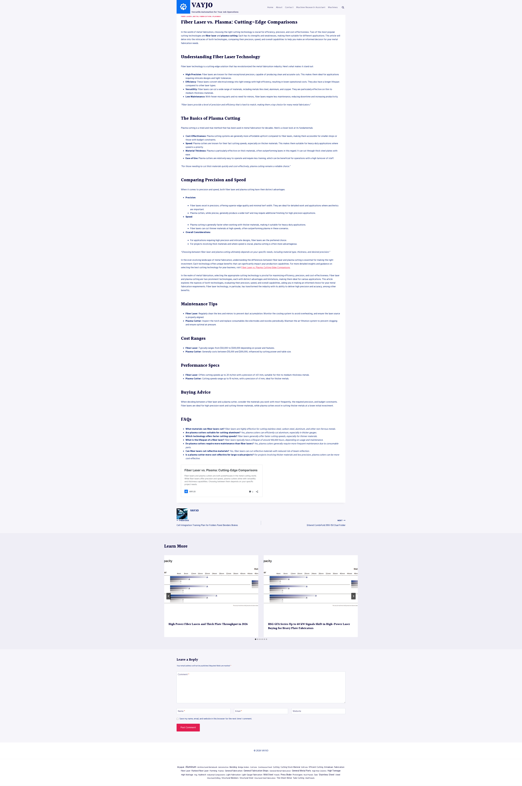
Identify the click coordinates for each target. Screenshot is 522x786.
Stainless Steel (326, 774)
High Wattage (187, 774)
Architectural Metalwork (207, 767)
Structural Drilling (213, 778)
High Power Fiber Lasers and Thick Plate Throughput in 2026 (208, 624)
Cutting (276, 767)
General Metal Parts (301, 770)
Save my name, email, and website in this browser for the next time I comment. (216, 718)
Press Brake (286, 774)
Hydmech (202, 774)
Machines (333, 7)
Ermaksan (328, 767)
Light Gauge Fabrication (252, 774)
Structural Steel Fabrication (265, 778)
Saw (316, 774)
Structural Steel (246, 778)
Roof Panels (308, 775)
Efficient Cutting (316, 767)
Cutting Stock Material (290, 767)
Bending (233, 767)
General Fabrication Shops (256, 770)
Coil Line (253, 767)
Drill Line (304, 767)
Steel (337, 774)
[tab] (255, 639)
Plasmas (217, 16)
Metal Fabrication (202, 16)
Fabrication (339, 767)
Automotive (223, 767)
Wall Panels (309, 778)
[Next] (353, 596)
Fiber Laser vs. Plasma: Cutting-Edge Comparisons (265, 267)
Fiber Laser (186, 16)
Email (238, 711)
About (279, 7)
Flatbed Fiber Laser (200, 770)
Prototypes (298, 774)
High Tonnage (334, 770)
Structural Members (230, 778)
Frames (221, 771)
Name (181, 711)
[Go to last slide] (168, 596)
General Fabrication (234, 770)
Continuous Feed (265, 767)
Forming (213, 770)
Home (270, 7)
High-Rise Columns (319, 771)
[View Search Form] (343, 7)
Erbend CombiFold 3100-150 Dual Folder (326, 523)
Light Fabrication (233, 774)
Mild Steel (268, 774)
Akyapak (180, 767)
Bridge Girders (243, 767)
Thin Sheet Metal (284, 778)
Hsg (195, 774)
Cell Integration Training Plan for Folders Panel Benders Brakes (207, 523)
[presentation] (211, 586)
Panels (276, 774)
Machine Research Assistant (310, 7)
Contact (289, 7)
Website (297, 711)
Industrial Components (216, 774)
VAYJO (194, 510)
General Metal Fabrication (280, 771)
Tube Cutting (298, 778)
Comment (183, 674)
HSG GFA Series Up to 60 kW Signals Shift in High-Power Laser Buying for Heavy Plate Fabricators (309, 626)
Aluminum (190, 767)
